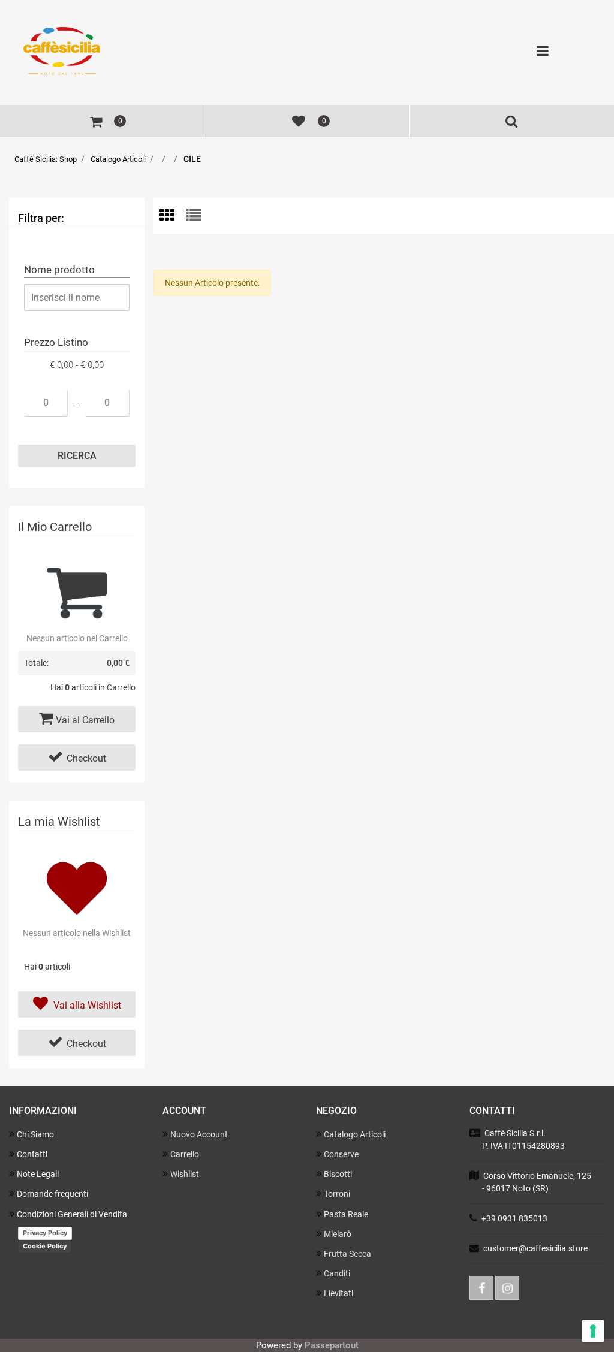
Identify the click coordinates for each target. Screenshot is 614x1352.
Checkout (86, 758)
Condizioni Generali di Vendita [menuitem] (72, 1214)
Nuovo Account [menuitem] (199, 1134)
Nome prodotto (59, 270)
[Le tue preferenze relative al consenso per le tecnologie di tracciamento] (593, 1331)
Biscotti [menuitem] (338, 1174)
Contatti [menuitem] (32, 1154)
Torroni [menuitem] (337, 1194)
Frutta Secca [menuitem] (347, 1254)
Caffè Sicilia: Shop (45, 159)
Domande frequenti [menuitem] (52, 1194)
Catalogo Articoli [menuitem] (355, 1134)
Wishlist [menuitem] (184, 1174)
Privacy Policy (45, 1233)
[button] (77, 456)
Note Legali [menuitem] (38, 1174)
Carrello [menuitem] (184, 1154)
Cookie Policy (45, 1246)
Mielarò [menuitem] (337, 1234)
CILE (192, 159)
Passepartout (332, 1345)
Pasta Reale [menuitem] (346, 1214)
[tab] (172, 216)
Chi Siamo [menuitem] (35, 1134)
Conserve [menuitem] (341, 1154)
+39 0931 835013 (514, 1218)
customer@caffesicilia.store (535, 1248)
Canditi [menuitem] (337, 1273)
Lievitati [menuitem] (338, 1293)
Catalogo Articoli (118, 159)
